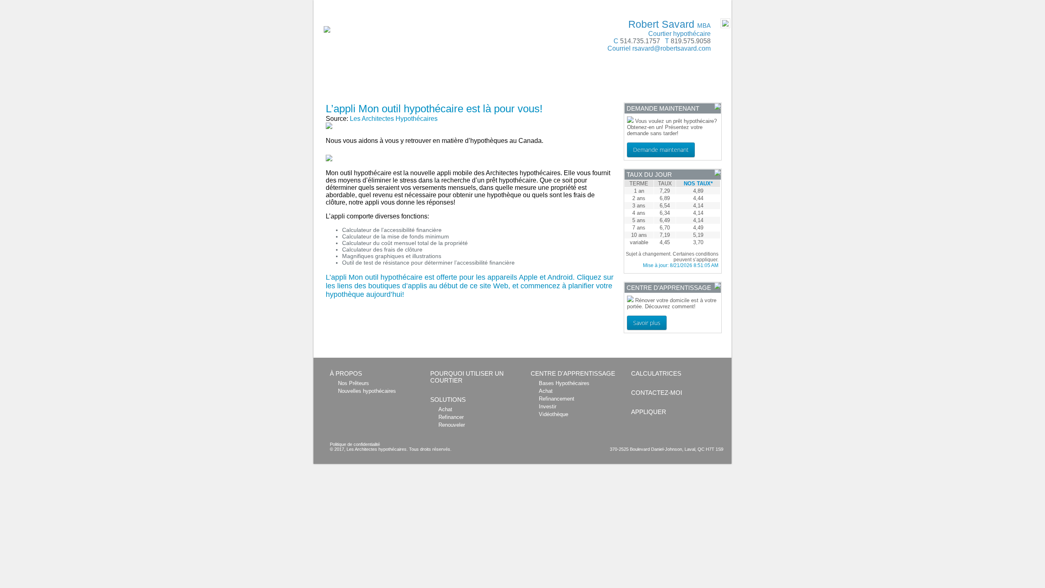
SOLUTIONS (485, 82)
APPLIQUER (336, 95)
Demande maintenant (661, 150)
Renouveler (451, 425)
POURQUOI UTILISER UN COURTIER (409, 82)
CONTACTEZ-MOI (685, 82)
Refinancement (556, 399)
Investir (547, 406)
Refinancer (451, 417)
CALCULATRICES (538, 82)
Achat (445, 409)
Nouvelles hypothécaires (367, 391)
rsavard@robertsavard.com (671, 48)
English (327, 4)
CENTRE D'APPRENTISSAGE (611, 82)
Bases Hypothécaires (564, 383)
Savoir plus (646, 323)
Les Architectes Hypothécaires (394, 118)
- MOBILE (713, 4)
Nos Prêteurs (353, 383)
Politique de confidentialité (355, 444)
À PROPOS (335, 82)
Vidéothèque (553, 414)
